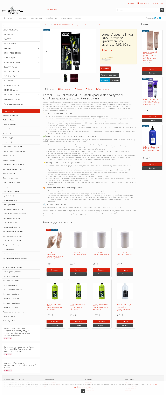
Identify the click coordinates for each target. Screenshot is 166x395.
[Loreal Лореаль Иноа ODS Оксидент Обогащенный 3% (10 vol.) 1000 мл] (55, 291)
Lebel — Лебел (8, 142)
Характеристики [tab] (65, 89)
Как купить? (22, 18)
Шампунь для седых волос (12, 218)
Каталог (11, 18)
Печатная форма (103, 89)
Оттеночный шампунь (11, 254)
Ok (83, 391)
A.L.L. (5, 25)
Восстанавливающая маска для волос (16, 258)
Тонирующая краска (10, 285)
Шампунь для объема (10, 222)
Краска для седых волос (11, 281)
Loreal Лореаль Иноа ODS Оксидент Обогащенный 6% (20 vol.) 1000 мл (77, 306)
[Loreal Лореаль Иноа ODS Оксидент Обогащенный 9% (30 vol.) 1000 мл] (101, 291)
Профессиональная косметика (13, 312)
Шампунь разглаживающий (12, 236)
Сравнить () (158, 3)
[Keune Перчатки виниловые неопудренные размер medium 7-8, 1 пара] (55, 239)
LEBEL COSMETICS (10, 67)
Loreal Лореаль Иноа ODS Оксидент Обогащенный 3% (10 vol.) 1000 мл (54, 306)
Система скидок (66, 18)
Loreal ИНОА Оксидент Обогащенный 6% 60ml (101, 253)
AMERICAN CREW (10, 44)
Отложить (115, 80)
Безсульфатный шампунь (12, 245)
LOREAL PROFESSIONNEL (13, 62)
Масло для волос (9, 205)
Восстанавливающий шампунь (14, 232)
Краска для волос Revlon (11, 307)
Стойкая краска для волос (12, 272)
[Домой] (4, 18)
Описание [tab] (50, 89)
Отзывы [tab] (79, 89)
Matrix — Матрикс (9, 129)
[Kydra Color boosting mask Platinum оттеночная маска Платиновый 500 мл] (152, 135)
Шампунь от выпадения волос (13, 169)
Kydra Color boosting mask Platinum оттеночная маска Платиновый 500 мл (152, 149)
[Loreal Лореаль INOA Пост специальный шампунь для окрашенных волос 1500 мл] (125, 291)
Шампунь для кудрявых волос (13, 209)
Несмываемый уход (10, 200)
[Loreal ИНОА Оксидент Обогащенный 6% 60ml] (101, 239)
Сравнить (104, 80)
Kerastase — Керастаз (10, 115)
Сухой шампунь (8, 249)
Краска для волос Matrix (11, 298)
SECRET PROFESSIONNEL (12, 99)
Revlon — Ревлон (9, 156)
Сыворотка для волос (10, 178)
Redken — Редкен (9, 120)
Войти (132, 3)
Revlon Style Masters (10, 321)
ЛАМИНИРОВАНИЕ (9, 316)
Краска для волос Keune (11, 303)
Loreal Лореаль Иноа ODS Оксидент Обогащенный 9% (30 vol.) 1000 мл (100, 306)
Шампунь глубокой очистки (12, 240)
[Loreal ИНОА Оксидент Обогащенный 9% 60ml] (125, 239)
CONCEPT (7, 39)
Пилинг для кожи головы (11, 182)
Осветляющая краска (10, 276)
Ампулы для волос (9, 173)
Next (92, 51)
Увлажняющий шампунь (11, 227)
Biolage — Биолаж (9, 160)
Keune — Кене (8, 133)
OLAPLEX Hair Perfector (12, 85)
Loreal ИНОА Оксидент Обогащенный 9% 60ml (125, 253)
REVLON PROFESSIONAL (12, 95)
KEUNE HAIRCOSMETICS (12, 53)
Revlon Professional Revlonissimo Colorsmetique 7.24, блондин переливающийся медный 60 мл (150, 56)
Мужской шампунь (9, 196)
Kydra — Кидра (8, 138)
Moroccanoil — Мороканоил (12, 147)
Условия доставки (36, 18)
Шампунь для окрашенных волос (14, 214)
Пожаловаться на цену (109, 75)
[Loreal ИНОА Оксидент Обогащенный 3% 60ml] (78, 239)
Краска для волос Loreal (11, 294)
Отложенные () (144, 3)
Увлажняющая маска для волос (14, 263)
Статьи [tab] (89, 89)
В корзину (54, 270)
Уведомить (105, 69)
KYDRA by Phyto (9, 58)
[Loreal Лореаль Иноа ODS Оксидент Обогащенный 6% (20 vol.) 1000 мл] (78, 291)
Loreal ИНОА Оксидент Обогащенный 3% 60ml (78, 253)
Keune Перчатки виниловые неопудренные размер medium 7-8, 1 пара (55, 255)
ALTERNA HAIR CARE (11, 30)
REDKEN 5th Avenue (11, 90)
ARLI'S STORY (8, 34)
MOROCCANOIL (9, 81)
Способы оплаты (51, 18)
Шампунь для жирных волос (13, 191)
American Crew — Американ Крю (14, 151)
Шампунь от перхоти (10, 187)
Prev (46, 51)
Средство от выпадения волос (13, 164)
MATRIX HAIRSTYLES (11, 76)
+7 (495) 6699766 (51, 9)
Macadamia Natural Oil (12, 71)
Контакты (78, 18)
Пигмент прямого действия (12, 290)
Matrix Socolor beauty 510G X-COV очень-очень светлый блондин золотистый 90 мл (151, 101)
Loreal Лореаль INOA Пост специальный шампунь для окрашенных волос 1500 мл (124, 307)
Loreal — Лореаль (9, 124)
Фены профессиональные (13, 104)
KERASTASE (8, 48)
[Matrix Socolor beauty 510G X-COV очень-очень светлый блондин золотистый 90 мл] (152, 88)
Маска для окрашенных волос (13, 267)
